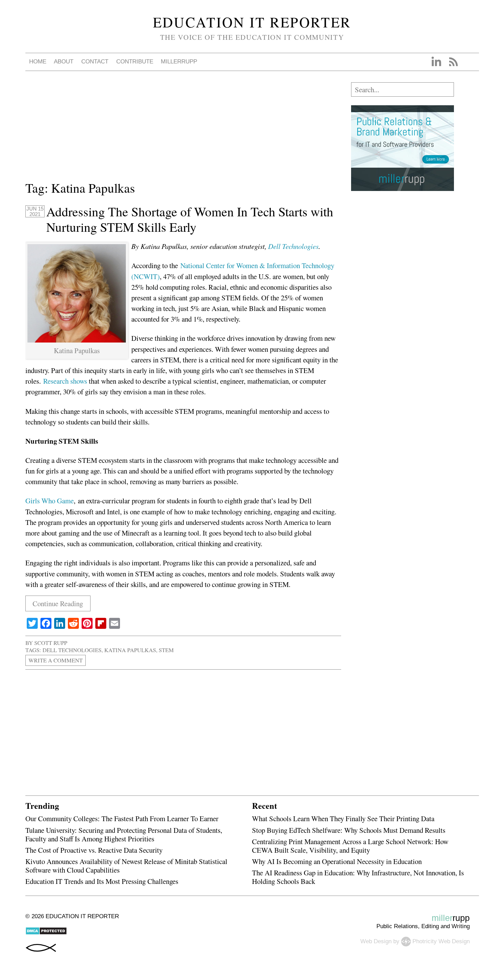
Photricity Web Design (441, 941)
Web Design (376, 941)
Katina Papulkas (130, 650)
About (63, 61)
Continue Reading (58, 603)
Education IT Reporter (252, 22)
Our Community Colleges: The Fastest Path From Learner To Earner (121, 818)
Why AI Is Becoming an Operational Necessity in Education (337, 861)
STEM (166, 650)
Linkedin (436, 61)
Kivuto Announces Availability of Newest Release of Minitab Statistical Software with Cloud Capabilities (126, 865)
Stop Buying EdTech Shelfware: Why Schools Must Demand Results (348, 830)
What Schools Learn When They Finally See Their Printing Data (343, 818)
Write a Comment (55, 660)
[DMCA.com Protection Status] (46, 933)
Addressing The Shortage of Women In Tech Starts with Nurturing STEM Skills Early (189, 219)
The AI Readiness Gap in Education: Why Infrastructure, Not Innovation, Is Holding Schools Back (358, 877)
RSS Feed (453, 61)
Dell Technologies (293, 246)
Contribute (134, 61)
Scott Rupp (50, 643)
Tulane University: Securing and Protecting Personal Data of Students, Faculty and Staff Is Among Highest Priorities (123, 834)
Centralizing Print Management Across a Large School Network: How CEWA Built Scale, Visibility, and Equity (350, 846)
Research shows (65, 381)
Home (37, 61)
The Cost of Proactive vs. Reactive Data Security (94, 850)
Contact (94, 61)
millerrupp (179, 61)
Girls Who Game (49, 500)
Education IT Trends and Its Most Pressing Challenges (101, 881)
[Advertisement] (183, 130)
